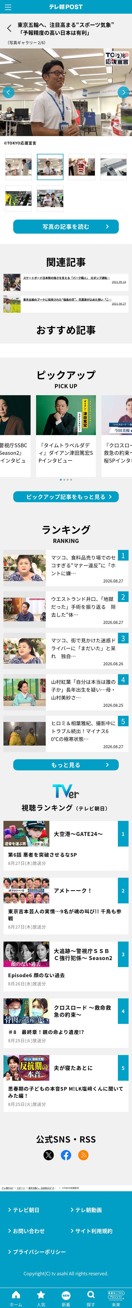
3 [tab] (68, 480)
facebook (66, 1155)
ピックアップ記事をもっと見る (66, 496)
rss (83, 1155)
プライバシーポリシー (39, 1251)
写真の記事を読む (66, 226)
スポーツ (21, 1188)
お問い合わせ (29, 1231)
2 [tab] (64, 480)
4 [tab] (71, 480)
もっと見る (66, 765)
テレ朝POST (66, 7)
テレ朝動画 (88, 1210)
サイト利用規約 (94, 1231)
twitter (48, 1155)
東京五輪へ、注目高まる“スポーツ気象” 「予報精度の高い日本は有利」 (44, 1188)
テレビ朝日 (26, 1210)
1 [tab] (61, 480)
